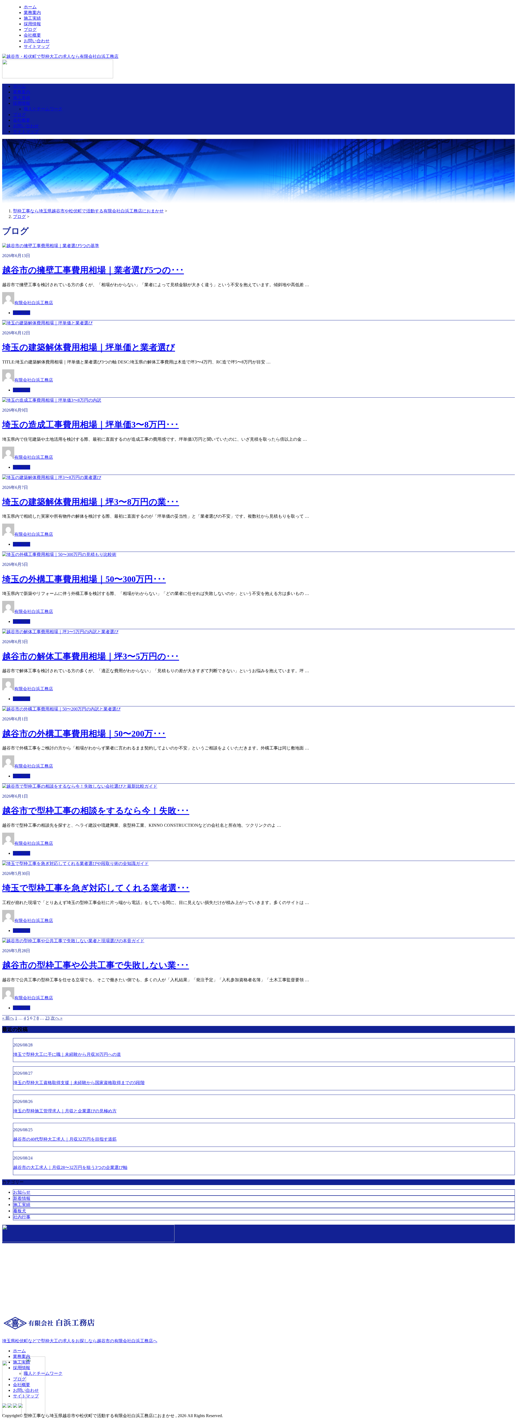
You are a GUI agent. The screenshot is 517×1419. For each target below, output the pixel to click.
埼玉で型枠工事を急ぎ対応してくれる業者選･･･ (96, 888)
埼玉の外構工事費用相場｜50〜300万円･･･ (84, 579)
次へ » (56, 1018)
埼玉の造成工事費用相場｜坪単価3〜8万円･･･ (90, 424)
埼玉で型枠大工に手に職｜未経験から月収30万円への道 (67, 1054)
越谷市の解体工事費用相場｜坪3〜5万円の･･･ (90, 656)
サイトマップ (37, 46)
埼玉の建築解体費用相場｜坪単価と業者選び (88, 347)
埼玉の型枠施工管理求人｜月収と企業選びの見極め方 (65, 1111)
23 (47, 1018)
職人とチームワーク (43, 109)
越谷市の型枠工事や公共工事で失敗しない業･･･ (95, 965)
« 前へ (8, 1018)
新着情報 (21, 1198)
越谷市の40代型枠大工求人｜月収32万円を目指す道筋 (65, 1139)
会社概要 (32, 35)
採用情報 (32, 24)
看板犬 (19, 1210)
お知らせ (21, 312)
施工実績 (32, 18)
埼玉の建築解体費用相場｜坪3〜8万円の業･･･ (90, 502)
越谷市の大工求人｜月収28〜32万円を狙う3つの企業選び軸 (70, 1167)
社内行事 (21, 1217)
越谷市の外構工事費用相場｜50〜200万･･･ (84, 733)
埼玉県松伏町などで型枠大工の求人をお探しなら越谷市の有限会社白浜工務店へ (79, 1341)
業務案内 (32, 12)
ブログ (30, 29)
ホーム (30, 7)
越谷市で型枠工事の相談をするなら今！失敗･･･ (95, 810)
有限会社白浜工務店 (33, 302)
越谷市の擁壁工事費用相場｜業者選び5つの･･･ (93, 270)
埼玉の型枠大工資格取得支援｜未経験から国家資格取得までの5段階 (79, 1082)
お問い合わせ (37, 40)
